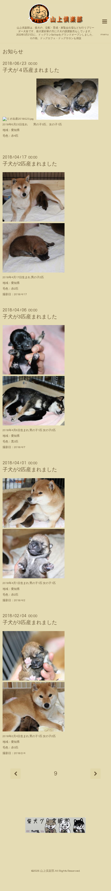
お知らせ (13, 51)
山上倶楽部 (47, 870)
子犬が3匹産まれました (30, 316)
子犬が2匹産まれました (30, 164)
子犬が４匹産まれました (31, 70)
